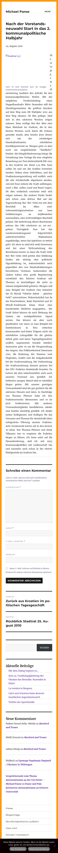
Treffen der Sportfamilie (21, 702)
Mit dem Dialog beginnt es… (23, 670)
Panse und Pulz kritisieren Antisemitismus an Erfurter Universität (27, 787)
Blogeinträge (13, 815)
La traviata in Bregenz (20, 688)
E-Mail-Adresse (15, 541)
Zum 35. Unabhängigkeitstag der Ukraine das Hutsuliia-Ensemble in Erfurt (27, 679)
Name (10, 528)
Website (10, 554)
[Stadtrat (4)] (26, 69)
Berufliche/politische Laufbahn (22, 821)
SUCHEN (44, 647)
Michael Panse (18, 12)
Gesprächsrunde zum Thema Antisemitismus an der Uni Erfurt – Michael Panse (25, 780)
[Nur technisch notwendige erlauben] (54, 845)
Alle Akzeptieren (18, 849)
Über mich (11, 828)
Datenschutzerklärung (39, 849)
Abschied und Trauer (35, 737)
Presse (9, 808)
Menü (48, 11)
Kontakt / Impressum (17, 835)
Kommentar (13, 487)
